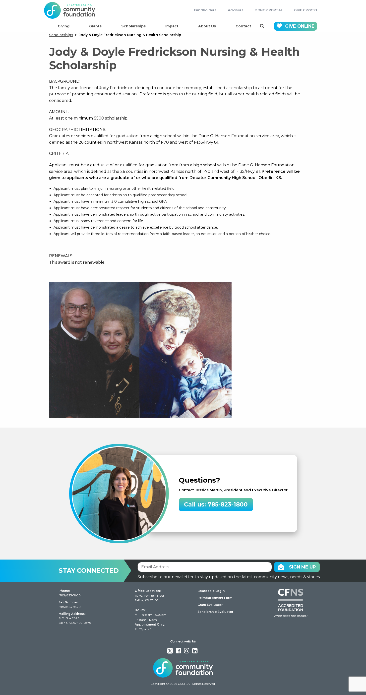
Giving (63, 26)
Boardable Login (211, 591)
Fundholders (205, 10)
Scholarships (133, 26)
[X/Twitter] (170, 651)
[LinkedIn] (194, 651)
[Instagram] (186, 651)
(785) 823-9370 (70, 607)
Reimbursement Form (214, 598)
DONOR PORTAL (269, 10)
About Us (207, 26)
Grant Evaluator (210, 605)
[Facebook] (178, 651)
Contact (243, 26)
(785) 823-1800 (70, 595)
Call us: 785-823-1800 (216, 504)
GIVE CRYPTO (305, 10)
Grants (95, 26)
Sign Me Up (302, 566)
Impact (172, 26)
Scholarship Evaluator (215, 612)
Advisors (236, 10)
